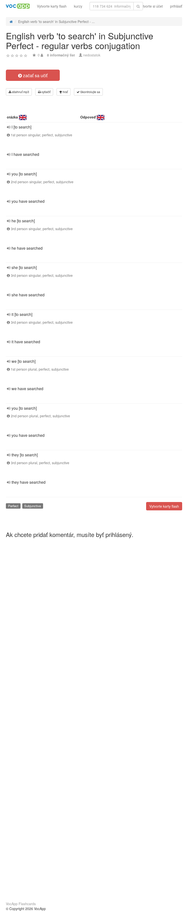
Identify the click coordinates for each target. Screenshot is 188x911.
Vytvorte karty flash (52, 6)
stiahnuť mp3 (20, 92)
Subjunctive (32, 506)
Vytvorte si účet (151, 6)
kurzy (78, 6)
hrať (65, 92)
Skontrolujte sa (90, 92)
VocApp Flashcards (21, 903)
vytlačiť (45, 92)
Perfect (13, 506)
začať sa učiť (34, 75)
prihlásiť (176, 6)
